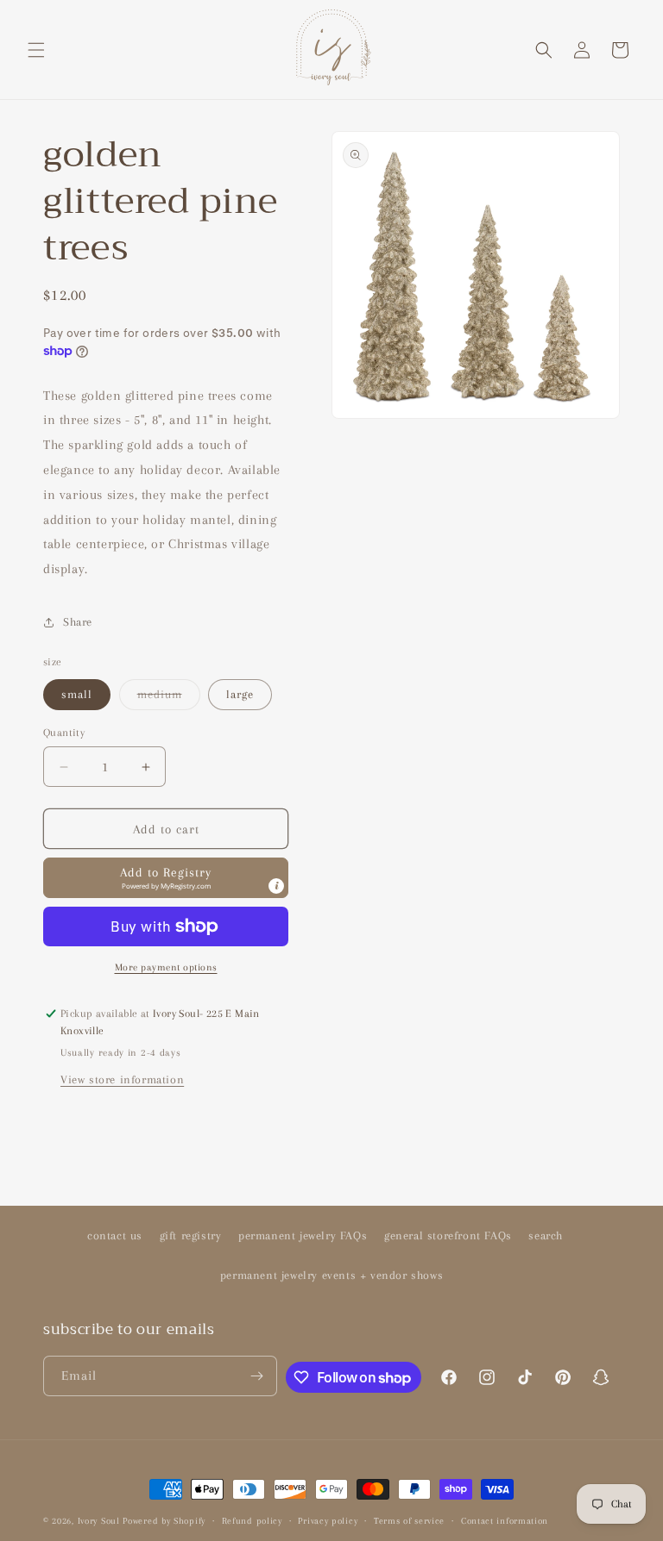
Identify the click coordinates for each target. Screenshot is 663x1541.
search (545, 1235)
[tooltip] (276, 886)
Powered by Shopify (164, 1520)
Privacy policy (327, 1520)
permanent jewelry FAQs (302, 1235)
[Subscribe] (257, 1376)
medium (168, 698)
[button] (36, 50)
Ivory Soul (99, 1520)
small (76, 694)
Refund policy (252, 1520)
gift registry (191, 1235)
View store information (122, 1079)
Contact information (504, 1520)
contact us (114, 1235)
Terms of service (409, 1520)
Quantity (64, 733)
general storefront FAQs (448, 1235)
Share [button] (77, 621)
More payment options (166, 967)
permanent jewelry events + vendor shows (331, 1275)
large (240, 694)
